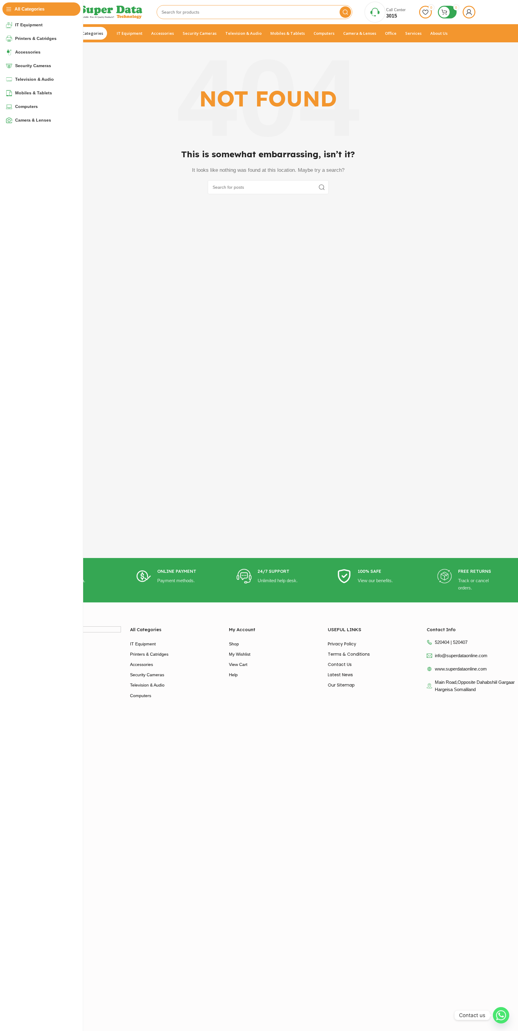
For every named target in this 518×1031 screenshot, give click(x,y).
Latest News (340, 675)
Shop (234, 643)
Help (233, 674)
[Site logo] (103, 11)
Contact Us (340, 664)
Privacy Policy (342, 644)
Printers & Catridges (149, 654)
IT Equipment (143, 643)
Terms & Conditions (349, 654)
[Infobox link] (168, 576)
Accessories (141, 664)
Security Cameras (147, 674)
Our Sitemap (341, 685)
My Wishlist (239, 654)
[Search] (345, 12)
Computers (140, 695)
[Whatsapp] (501, 1015)
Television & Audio (147, 685)
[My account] (469, 12)
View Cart (238, 664)
